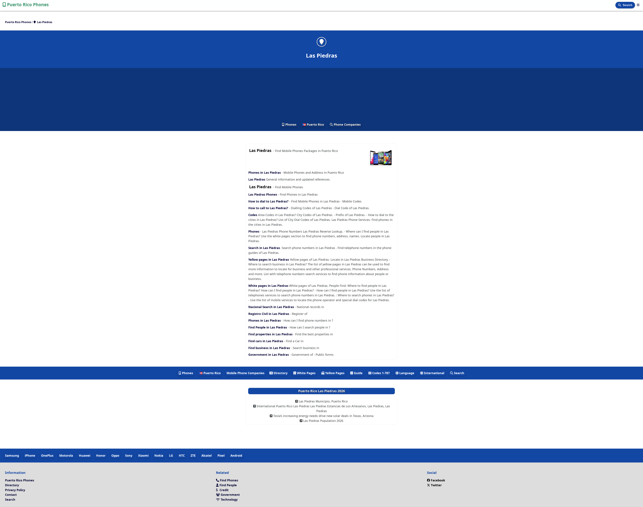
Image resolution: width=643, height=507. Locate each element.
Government (230, 495)
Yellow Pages (334, 373)
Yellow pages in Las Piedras (269, 260)
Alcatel (206, 455)
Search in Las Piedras (264, 248)
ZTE (193, 455)
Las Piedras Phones (262, 194)
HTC (182, 455)
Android (236, 455)
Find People (228, 485)
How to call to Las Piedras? (268, 208)
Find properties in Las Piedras (270, 334)
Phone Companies (347, 124)
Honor (100, 455)
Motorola (66, 455)
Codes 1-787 (380, 373)
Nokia (158, 455)
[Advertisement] (321, 94)
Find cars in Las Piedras (266, 341)
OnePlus (47, 455)
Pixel (221, 455)
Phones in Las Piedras (265, 173)
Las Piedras (257, 179)
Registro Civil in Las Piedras (269, 314)
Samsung (12, 455)
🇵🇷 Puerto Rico (313, 124)
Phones (290, 124)
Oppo (115, 455)
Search (628, 5)
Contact (11, 495)
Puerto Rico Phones (28, 5)
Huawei (84, 455)
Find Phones (228, 480)
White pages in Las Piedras (268, 286)
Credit (224, 490)
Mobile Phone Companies (245, 373)
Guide (358, 373)
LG (171, 455)
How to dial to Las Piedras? (268, 201)
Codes (252, 215)
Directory (280, 373)
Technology (229, 499)
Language (406, 373)
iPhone (30, 455)
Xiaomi (143, 455)
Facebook (438, 480)
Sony (128, 455)
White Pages (305, 373)
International (433, 373)
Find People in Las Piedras (268, 327)
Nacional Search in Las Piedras (271, 307)
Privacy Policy (15, 490)
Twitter (436, 485)
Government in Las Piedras (269, 355)
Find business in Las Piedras (269, 348)
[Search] (620, 5)
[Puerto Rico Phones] (638, 5)
